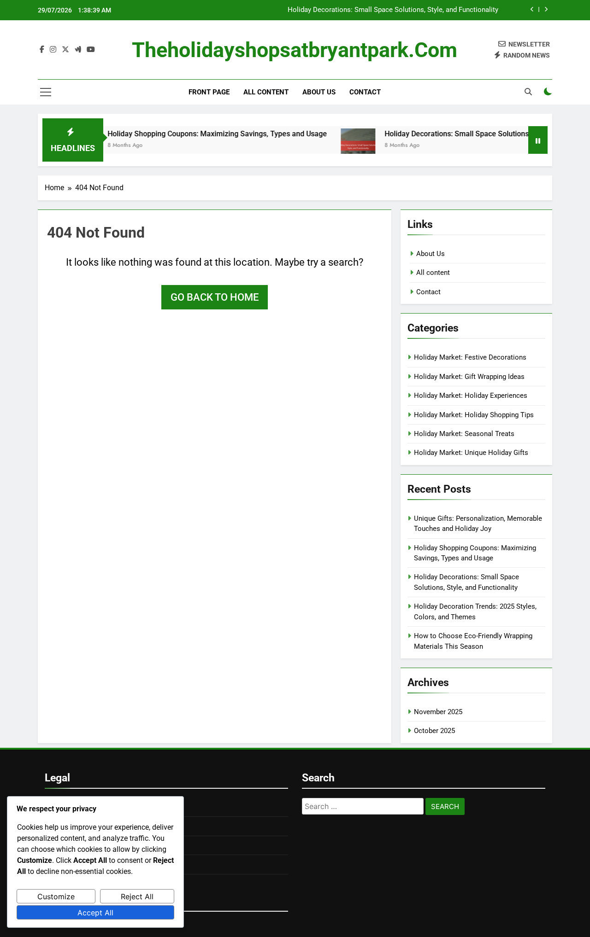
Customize (56, 896)
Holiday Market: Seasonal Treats (464, 434)
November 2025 (438, 712)
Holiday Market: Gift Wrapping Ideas (469, 376)
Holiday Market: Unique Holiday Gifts (471, 452)
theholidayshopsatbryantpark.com (294, 50)
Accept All (95, 912)
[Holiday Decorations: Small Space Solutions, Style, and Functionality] (342, 145)
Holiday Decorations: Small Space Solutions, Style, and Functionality (393, 10)
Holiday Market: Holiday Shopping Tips (474, 415)
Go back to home (215, 297)
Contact (365, 92)
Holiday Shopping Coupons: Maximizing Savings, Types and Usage (202, 133)
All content (266, 92)
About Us (319, 92)
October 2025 (434, 731)
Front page (209, 92)
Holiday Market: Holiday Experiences (470, 395)
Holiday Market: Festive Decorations (470, 357)
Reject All (137, 896)
